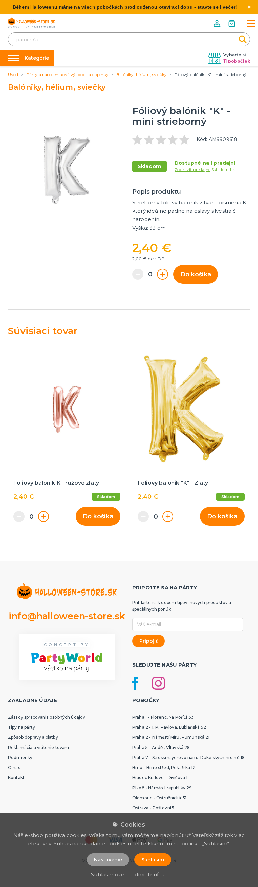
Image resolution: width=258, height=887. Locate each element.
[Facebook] (135, 683)
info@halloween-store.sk (67, 616)
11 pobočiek (236, 61)
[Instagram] (158, 683)
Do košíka (195, 274)
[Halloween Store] (31, 22)
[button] (218, 23)
